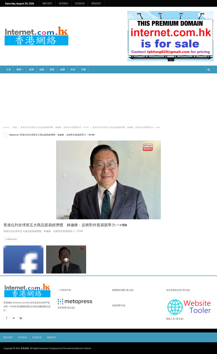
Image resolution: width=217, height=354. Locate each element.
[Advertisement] (108, 99)
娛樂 (42, 69)
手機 (83, 69)
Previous (11, 239)
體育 (52, 69)
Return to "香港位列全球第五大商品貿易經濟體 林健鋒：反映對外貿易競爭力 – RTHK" (52, 135)
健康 (62, 69)
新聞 (18, 69)
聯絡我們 (96, 3)
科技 (73, 69)
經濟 (31, 69)
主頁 (8, 69)
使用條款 (63, 3)
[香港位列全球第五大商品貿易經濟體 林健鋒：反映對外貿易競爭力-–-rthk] (23, 259)
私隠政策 (80, 3)
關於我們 (47, 3)
